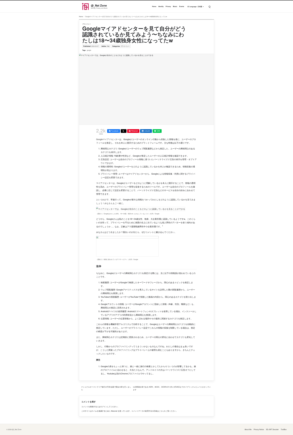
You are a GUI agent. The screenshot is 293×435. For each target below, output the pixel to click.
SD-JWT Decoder (272, 429)
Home (154, 6)
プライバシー (86, 24)
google (89, 50)
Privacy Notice (259, 429)
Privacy (168, 6)
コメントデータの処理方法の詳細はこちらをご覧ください (153, 411)
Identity (161, 6)
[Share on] (123, 131)
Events (181, 6)
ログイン (103, 406)
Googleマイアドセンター (107, 139)
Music (175, 6)
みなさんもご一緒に (113, 203)
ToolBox (284, 429)
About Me (248, 429)
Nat (108, 46)
